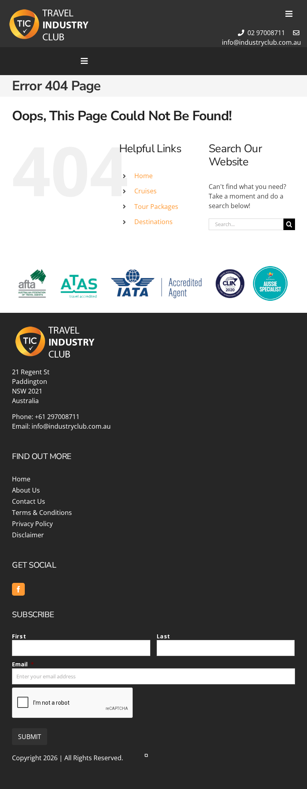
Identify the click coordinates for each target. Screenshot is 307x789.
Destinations (153, 221)
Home (143, 175)
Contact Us (28, 501)
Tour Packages (156, 206)
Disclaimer (28, 535)
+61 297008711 (57, 416)
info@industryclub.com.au (71, 426)
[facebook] (18, 589)
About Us (26, 490)
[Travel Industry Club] (48, 10)
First (19, 636)
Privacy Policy (32, 523)
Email (23, 664)
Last (164, 636)
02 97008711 (265, 32)
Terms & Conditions (42, 512)
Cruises (145, 191)
